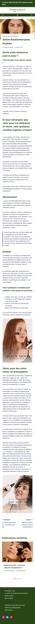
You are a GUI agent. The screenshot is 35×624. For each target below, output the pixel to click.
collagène (9, 234)
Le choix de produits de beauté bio (16, 593)
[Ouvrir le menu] (31, 15)
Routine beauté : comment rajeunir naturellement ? (27, 523)
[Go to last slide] (4, 559)
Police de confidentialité (12, 607)
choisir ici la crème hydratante (12, 179)
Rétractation (9, 610)
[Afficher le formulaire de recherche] (17, 15)
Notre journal (9, 596)
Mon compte (9, 598)
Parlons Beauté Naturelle (10, 36)
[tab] (14, 578)
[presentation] (17, 552)
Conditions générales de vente (15, 605)
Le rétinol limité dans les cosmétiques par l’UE (9, 523)
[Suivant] (30, 559)
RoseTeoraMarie (9, 47)
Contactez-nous (10, 591)
